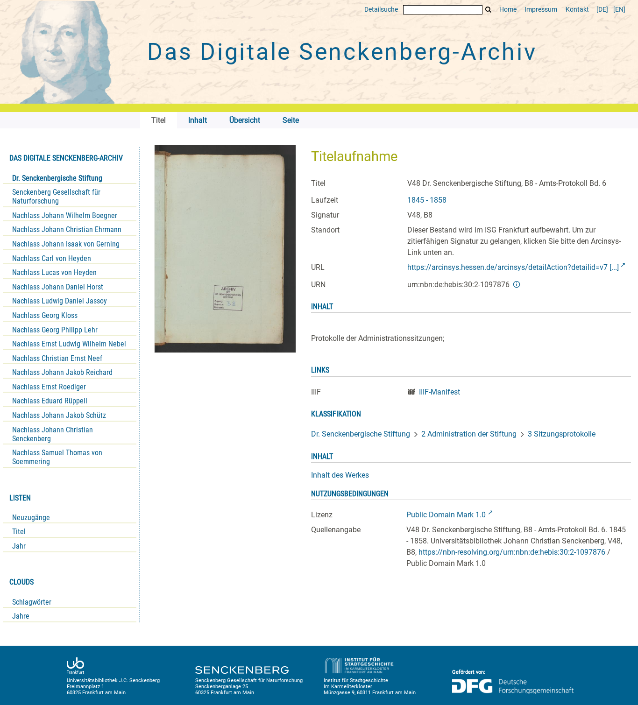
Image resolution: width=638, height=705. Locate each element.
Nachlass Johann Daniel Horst (57, 286)
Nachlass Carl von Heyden (51, 258)
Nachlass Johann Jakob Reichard (62, 372)
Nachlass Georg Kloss (45, 315)
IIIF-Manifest (439, 392)
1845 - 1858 (427, 200)
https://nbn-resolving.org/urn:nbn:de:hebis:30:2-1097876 (511, 552)
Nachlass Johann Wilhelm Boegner (64, 215)
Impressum (541, 10)
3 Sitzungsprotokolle (561, 434)
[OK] (488, 9)
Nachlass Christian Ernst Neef (57, 358)
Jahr (19, 546)
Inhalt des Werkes (340, 475)
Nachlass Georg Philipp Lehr (55, 329)
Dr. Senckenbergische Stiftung (57, 178)
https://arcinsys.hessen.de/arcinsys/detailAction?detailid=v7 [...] (513, 267)
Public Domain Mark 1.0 (446, 514)
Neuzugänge (31, 517)
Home (508, 10)
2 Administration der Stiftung (469, 434)
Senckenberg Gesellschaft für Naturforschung (56, 196)
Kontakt (577, 10)
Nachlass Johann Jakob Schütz (59, 415)
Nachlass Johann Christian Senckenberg (52, 434)
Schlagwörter (31, 602)
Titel (19, 531)
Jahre (20, 616)
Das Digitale (342, 51)
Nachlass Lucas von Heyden (54, 272)
